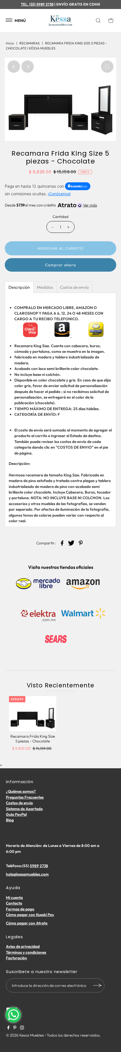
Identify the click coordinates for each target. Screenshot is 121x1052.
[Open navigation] (9, 20)
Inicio (10, 43)
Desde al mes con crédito (51, 205)
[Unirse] (97, 985)
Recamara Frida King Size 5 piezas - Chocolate (32, 738)
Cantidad (60, 216)
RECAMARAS (29, 43)
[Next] (27, 66)
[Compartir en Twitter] (71, 542)
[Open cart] (111, 20)
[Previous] (14, 66)
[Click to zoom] (107, 66)
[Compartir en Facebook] (62, 542)
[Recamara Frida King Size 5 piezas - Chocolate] (32, 713)
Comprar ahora (60, 264)
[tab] (19, 287)
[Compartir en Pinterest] (81, 542)
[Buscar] (100, 20)
